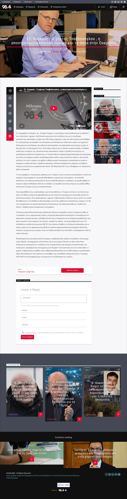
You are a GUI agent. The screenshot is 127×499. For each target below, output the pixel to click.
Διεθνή (52, 33)
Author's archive (72, 270)
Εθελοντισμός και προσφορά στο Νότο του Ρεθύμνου (107, 130)
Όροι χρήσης (11, 475)
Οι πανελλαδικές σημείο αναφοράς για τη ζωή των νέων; (32, 451)
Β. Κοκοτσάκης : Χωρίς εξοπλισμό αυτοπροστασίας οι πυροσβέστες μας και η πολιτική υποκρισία (102, 391)
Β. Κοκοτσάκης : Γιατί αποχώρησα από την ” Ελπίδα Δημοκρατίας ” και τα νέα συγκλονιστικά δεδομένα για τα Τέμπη (107, 151)
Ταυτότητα (56, 475)
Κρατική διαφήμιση (25, 475)
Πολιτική (66, 33)
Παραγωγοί (17, 2)
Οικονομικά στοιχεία (42, 2)
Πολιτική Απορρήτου (42, 475)
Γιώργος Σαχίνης (59, 51)
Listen (103, 7)
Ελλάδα (59, 33)
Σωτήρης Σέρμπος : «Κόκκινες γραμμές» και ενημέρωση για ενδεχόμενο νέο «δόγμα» (95, 453)
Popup (115, 7)
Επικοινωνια (28, 2)
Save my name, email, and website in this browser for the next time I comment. (54, 333)
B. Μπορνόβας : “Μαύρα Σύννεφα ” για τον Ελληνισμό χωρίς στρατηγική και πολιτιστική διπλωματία (107, 110)
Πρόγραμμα (6, 2)
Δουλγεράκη (99, 123)
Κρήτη (107, 123)
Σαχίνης (74, 33)
